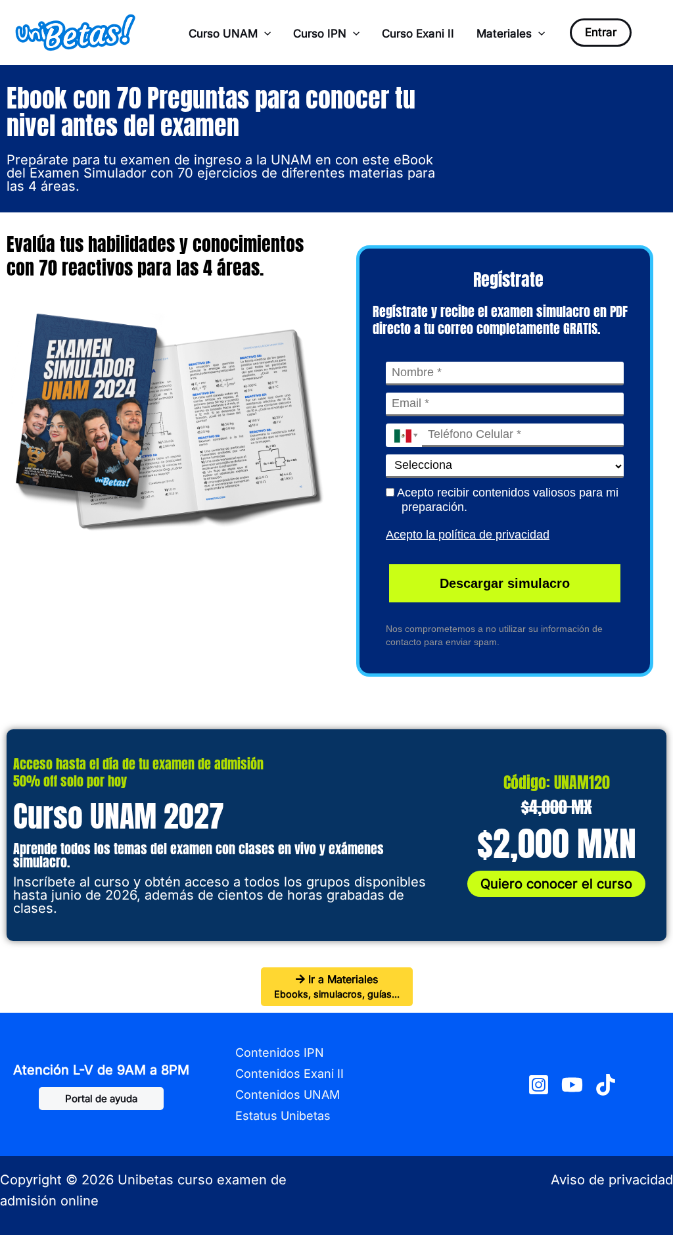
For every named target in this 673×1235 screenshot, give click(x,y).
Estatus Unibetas (283, 1116)
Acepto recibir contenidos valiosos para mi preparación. (506, 500)
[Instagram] (538, 1085)
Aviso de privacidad (612, 1180)
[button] (264, 33)
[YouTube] (572, 1085)
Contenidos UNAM (287, 1095)
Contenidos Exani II (289, 1073)
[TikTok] (605, 1085)
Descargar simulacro (505, 583)
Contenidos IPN (279, 1052)
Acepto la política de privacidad (467, 534)
